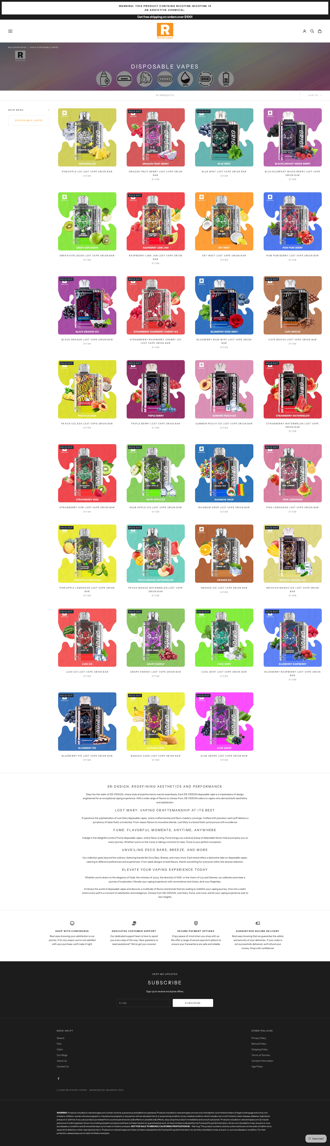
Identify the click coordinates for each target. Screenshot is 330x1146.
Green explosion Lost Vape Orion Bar (87, 255)
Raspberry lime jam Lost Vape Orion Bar (155, 257)
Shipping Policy (259, 1049)
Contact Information (262, 1060)
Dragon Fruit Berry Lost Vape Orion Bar (156, 173)
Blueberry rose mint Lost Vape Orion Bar (224, 341)
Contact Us (63, 1066)
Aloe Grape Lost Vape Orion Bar (224, 756)
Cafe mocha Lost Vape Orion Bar (292, 339)
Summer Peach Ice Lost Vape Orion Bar (224, 423)
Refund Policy (258, 1043)
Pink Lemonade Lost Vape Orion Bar (292, 507)
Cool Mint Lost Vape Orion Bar (224, 672)
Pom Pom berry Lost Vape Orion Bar (292, 255)
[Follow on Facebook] (58, 1078)
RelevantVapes (17, 47)
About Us (62, 1060)
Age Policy (257, 1066)
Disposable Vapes (29, 120)
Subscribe (193, 1003)
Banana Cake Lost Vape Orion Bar (156, 756)
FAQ (59, 1043)
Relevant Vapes (76, 1090)
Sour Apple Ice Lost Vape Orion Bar (156, 507)
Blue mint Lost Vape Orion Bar (224, 171)
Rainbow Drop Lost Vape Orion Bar (224, 507)
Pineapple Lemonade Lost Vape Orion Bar (87, 590)
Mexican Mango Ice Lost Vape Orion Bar (292, 590)
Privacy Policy (258, 1038)
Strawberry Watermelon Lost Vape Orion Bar (292, 425)
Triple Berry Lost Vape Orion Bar (155, 423)
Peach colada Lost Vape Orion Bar (87, 423)
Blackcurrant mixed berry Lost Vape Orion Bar (292, 173)
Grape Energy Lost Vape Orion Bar (155, 672)
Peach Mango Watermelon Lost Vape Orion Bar (155, 590)
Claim (60, 1049)
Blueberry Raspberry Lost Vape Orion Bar (293, 674)
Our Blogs (62, 1055)
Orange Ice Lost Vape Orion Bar (224, 588)
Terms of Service (260, 1055)
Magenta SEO (115, 1090)
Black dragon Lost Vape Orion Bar (87, 339)
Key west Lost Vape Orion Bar (224, 255)
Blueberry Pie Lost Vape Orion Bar (87, 756)
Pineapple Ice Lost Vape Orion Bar (87, 171)
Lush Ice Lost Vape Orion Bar (87, 672)
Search (60, 1038)
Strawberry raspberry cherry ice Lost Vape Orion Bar (155, 341)
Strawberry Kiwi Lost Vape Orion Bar (87, 507)
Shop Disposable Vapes (44, 47)
